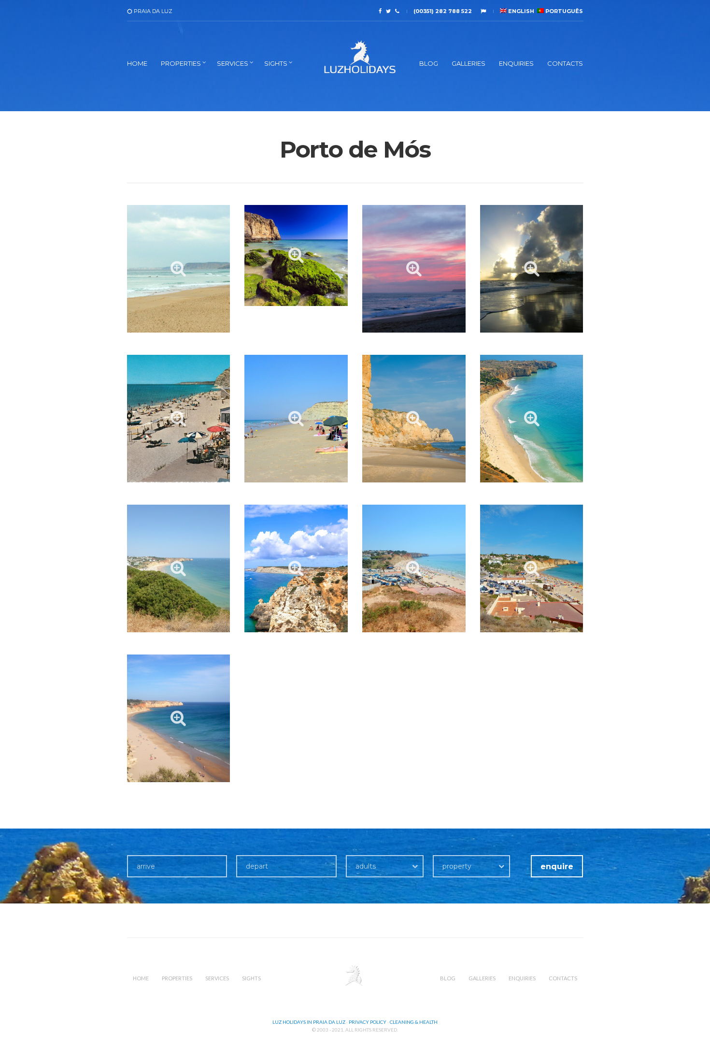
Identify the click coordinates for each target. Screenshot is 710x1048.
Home (137, 63)
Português (563, 11)
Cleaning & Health (414, 1022)
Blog (428, 63)
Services (232, 63)
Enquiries (516, 63)
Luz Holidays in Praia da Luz (308, 1022)
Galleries (468, 63)
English (520, 11)
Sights (275, 63)
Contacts (565, 63)
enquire (556, 866)
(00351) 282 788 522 (442, 11)
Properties (181, 63)
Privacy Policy (367, 1022)
